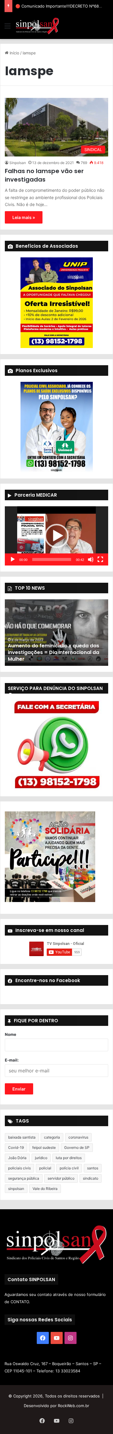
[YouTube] (57, 1338)
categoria (52, 1137)
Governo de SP (76, 1147)
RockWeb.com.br (73, 1405)
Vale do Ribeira (45, 1188)
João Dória (17, 1157)
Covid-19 (16, 1147)
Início (13, 52)
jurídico (41, 1157)
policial (45, 1168)
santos (92, 1168)
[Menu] (8, 28)
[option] (56, 632)
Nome (10, 1034)
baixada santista (22, 1137)
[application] (56, 536)
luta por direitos (69, 1157)
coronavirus (78, 1137)
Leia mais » (23, 217)
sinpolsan (16, 1188)
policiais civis (19, 1168)
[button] (57, 536)
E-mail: (12, 1060)
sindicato (90, 1178)
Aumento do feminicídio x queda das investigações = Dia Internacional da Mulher (53, 652)
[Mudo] (91, 559)
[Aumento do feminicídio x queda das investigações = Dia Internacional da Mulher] (56, 632)
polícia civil (69, 1168)
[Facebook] (43, 1338)
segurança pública (23, 1178)
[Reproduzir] (13, 559)
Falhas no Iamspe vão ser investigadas (44, 175)
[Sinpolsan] (37, 26)
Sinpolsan (17, 162)
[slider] (51, 559)
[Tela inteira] (100, 559)
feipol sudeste (44, 1147)
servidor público (61, 1178)
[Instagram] (70, 1338)
